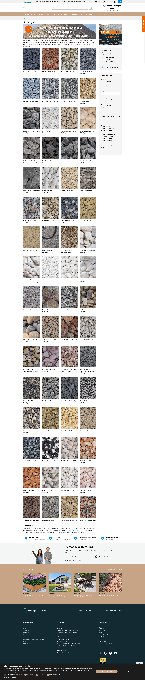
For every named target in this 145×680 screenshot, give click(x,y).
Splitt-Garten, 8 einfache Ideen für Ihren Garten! (110, 596)
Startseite (25, 18)
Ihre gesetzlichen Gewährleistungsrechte (69, 643)
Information (60, 648)
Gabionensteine (28, 635)
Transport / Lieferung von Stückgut (67, 630)
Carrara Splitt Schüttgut (49, 280)
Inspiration (26, 593)
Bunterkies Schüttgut (48, 220)
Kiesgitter (26, 632)
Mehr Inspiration (114, 569)
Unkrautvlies (27, 643)
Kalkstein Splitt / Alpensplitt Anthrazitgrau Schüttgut (87, 371)
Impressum (102, 630)
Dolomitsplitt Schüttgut (87, 220)
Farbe (102, 91)
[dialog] (72, 672)
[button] (48, 678)
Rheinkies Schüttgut (67, 309)
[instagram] (100, 653)
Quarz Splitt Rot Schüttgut (31, 520)
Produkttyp (105, 79)
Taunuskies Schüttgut (67, 430)
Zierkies (25, 628)
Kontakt (112, 8)
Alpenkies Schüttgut (86, 190)
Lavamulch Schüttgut (48, 71)
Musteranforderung (63, 652)
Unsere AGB (102, 641)
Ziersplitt (26, 630)
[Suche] (90, 8)
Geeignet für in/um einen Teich (109, 147)
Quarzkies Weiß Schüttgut (88, 339)
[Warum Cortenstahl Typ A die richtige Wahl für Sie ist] (34, 582)
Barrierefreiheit (103, 646)
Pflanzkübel (26, 641)
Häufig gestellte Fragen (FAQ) (66, 646)
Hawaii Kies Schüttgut (67, 71)
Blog (100, 632)
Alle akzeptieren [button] (107, 671)
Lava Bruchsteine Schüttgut (69, 339)
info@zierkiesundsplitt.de (77, 560)
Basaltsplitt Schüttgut (29, 71)
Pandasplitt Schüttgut (48, 460)
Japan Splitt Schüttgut (49, 430)
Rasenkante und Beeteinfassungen (33, 639)
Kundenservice (61, 628)
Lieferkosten (61, 635)
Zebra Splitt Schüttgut (30, 460)
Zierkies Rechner (62, 650)
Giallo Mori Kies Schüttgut (69, 490)
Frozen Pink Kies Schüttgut (69, 460)
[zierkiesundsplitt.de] (24, 7)
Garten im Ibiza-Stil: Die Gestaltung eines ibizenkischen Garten (84, 596)
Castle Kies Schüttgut (67, 190)
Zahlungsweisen (62, 637)
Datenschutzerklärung (105, 643)
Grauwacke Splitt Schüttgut (31, 309)
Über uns (101, 628)
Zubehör (25, 646)
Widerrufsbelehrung (63, 639)
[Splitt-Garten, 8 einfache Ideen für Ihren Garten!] (110, 582)
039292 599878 (114, 10)
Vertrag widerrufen (62, 641)
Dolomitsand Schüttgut (30, 250)
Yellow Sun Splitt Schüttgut (69, 520)
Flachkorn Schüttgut (48, 520)
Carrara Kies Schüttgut (68, 280)
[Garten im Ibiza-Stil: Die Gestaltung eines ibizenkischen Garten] (85, 582)
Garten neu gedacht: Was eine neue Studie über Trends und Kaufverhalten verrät (59, 597)
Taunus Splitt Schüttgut (87, 430)
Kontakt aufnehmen (112, 67)
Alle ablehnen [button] (129, 671)
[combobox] (70, 8)
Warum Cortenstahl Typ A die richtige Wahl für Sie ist (34, 596)
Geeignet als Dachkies (108, 116)
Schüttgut (26, 637)
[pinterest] (110, 653)
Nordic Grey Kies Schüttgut (50, 401)
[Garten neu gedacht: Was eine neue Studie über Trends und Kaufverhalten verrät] (60, 582)
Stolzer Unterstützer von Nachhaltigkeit (106, 635)
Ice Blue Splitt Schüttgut (30, 101)
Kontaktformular (103, 556)
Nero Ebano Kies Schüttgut (69, 401)
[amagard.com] (47, 610)
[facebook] (105, 653)
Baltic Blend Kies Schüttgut (88, 520)
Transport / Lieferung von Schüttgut (67, 632)
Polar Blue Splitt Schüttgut (50, 101)
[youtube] (115, 653)
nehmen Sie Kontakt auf (74, 530)
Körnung (104, 124)
